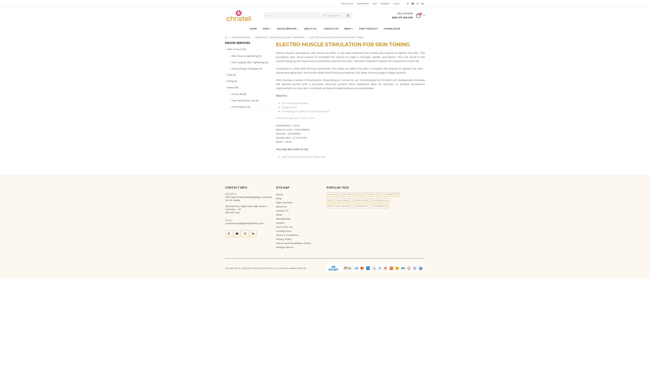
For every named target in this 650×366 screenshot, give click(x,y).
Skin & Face (234, 49)
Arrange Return (285, 247)
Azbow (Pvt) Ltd (298, 268)
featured (359, 194)
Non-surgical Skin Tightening (248, 62)
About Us (281, 206)
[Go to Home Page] (226, 37)
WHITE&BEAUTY (379, 206)
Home (253, 28)
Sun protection (361, 206)
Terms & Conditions (287, 235)
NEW (330, 200)
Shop (266, 28)
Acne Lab (237, 94)
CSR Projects (239, 106)
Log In (396, 3)
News (347, 28)
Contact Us (331, 28)
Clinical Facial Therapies (245, 68)
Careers (280, 222)
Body (231, 81)
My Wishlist (363, 3)
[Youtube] (412, 3)
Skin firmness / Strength (339, 206)
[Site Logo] (234, 15)
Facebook (228, 233)
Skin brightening (380, 200)
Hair (230, 74)
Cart (375, 3)
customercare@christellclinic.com (244, 223)
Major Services (284, 202)
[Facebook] (408, 3)
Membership (283, 218)
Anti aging (333, 194)
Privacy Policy (284, 239)
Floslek (370, 194)
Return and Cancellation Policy (293, 243)
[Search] (348, 15)
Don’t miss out (368, 28)
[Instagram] (418, 3)
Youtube (237, 233)
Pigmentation (343, 200)
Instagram (245, 233)
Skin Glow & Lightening (245, 56)
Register (385, 3)
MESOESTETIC (391, 194)
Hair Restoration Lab (243, 100)
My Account (347, 3)
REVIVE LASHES (361, 200)
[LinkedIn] (422, 3)
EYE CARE (346, 194)
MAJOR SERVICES (286, 28)
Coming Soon (392, 28)
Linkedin (253, 233)
